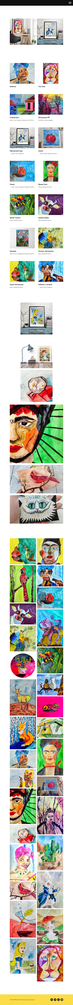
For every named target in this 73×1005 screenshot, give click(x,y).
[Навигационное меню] (70, 3)
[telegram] (55, 999)
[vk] (51, 999)
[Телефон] (58, 999)
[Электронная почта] (62, 999)
